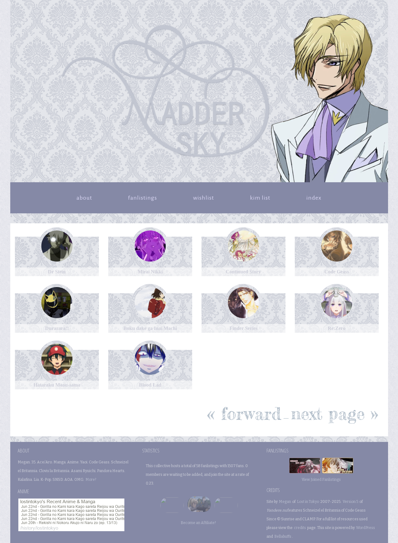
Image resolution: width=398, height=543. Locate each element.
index (314, 198)
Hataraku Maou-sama (57, 385)
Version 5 (350, 501)
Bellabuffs (282, 536)
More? (91, 479)
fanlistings (142, 198)
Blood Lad (150, 385)
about (84, 198)
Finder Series (243, 328)
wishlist (203, 198)
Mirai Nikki (150, 271)
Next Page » (334, 413)
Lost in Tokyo (308, 501)
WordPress (365, 528)
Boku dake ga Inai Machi (150, 328)
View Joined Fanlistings (321, 479)
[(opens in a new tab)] (57, 263)
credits (300, 528)
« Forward (244, 413)
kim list (260, 198)
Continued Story (243, 271)
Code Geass (336, 271)
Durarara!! (57, 328)
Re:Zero (336, 328)
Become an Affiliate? (198, 523)
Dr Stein (57, 271)
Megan (285, 501)
